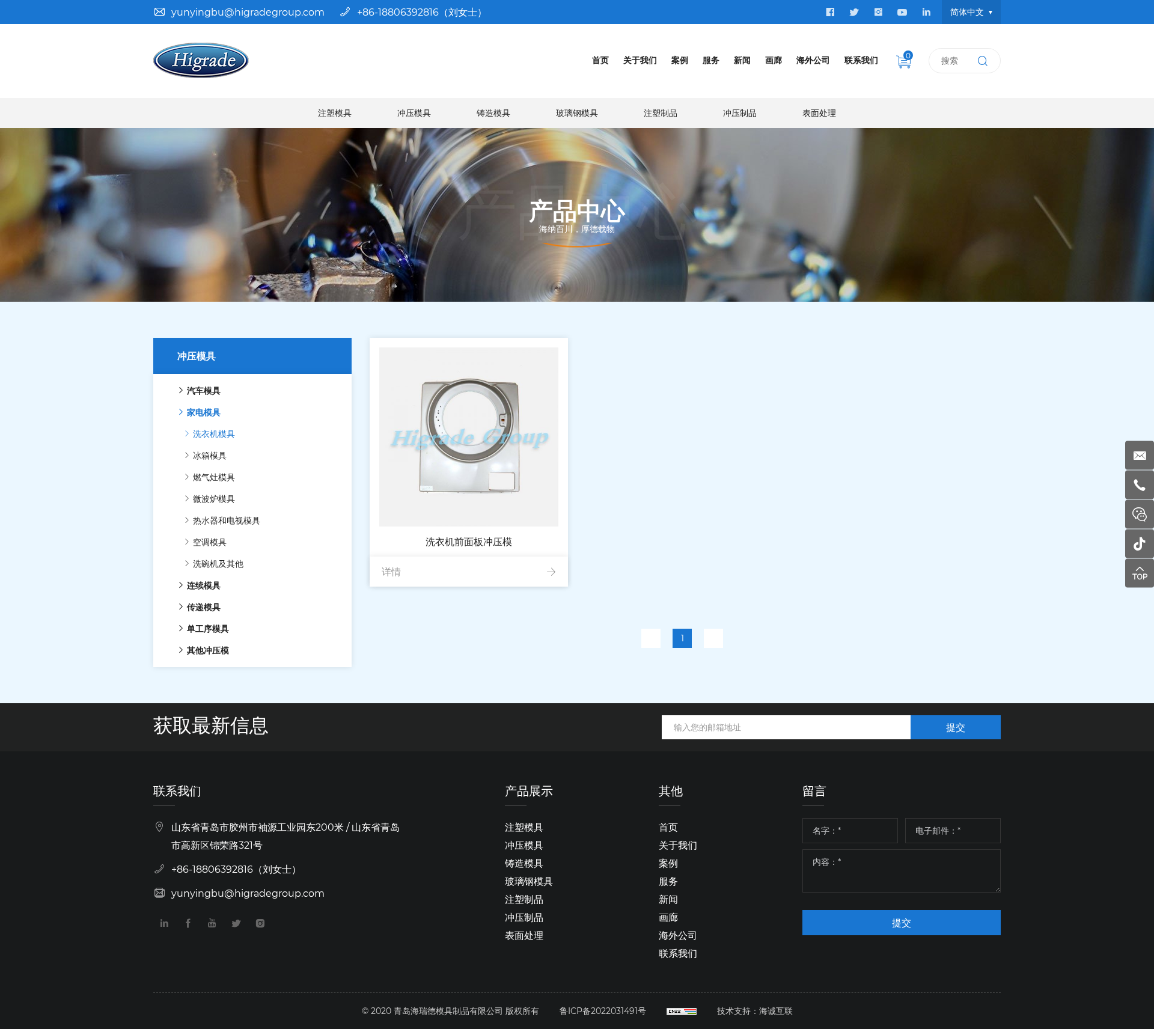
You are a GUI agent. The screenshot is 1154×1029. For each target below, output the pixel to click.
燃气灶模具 (214, 477)
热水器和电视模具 (226, 520)
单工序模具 (208, 628)
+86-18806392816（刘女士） (422, 11)
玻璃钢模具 (577, 112)
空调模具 (210, 542)
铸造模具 (493, 112)
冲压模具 (414, 112)
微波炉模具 (214, 498)
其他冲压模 (208, 650)
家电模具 (204, 412)
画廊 (773, 60)
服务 (711, 60)
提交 (955, 727)
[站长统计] (682, 1011)
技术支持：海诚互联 (755, 1010)
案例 (679, 60)
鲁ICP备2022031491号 (603, 1010)
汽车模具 (204, 390)
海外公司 (813, 60)
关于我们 (640, 60)
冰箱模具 (210, 455)
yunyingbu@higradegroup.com (248, 11)
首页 (600, 60)
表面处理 (819, 112)
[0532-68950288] (1139, 485)
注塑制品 (660, 112)
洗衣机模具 (214, 433)
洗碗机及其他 (218, 563)
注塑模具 (335, 112)
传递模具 (204, 606)
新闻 (742, 60)
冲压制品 (740, 112)
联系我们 (861, 60)
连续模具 (204, 585)
